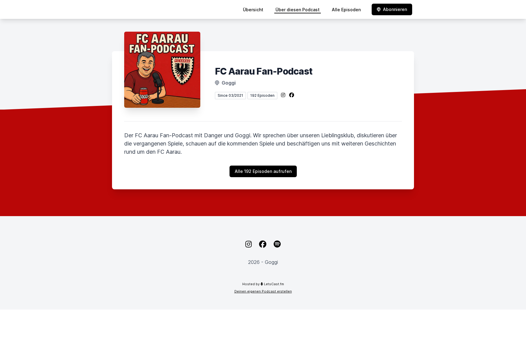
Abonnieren (395, 9)
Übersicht (253, 9)
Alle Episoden (346, 9)
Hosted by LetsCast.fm (263, 284)
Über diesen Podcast (297, 9)
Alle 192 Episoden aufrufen (263, 171)
